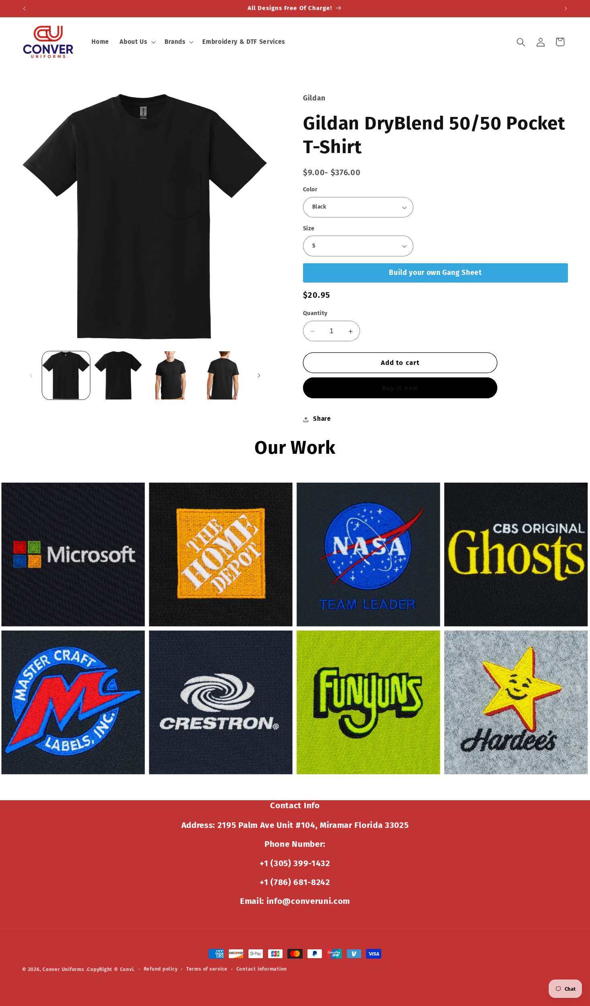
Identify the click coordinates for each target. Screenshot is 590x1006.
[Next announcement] (566, 8)
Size (309, 228)
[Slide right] (259, 375)
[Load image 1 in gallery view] (66, 375)
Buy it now (400, 388)
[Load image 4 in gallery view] (223, 375)
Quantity (315, 313)
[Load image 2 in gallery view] (118, 375)
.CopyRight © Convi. (110, 969)
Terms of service (207, 969)
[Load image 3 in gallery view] (170, 375)
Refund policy (161, 969)
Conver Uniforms (63, 969)
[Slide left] (31, 375)
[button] (136, 42)
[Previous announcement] (24, 8)
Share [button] (322, 419)
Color (310, 189)
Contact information (261, 969)
